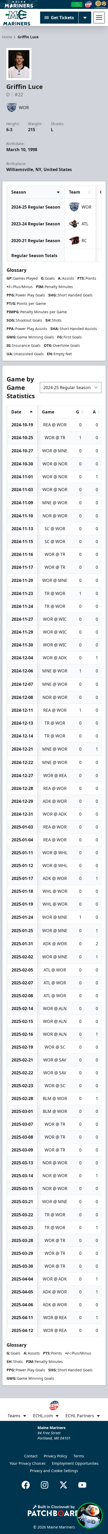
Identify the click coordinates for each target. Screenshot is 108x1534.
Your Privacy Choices (28, 1463)
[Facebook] (25, 1485)
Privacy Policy (55, 1455)
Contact (30, 1455)
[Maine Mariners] (16, 17)
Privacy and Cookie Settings (54, 1470)
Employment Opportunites (75, 1463)
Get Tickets (62, 17)
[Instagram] (44, 1485)
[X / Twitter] (63, 1485)
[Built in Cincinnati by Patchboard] (54, 1510)
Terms (78, 1455)
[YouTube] (82, 1485)
